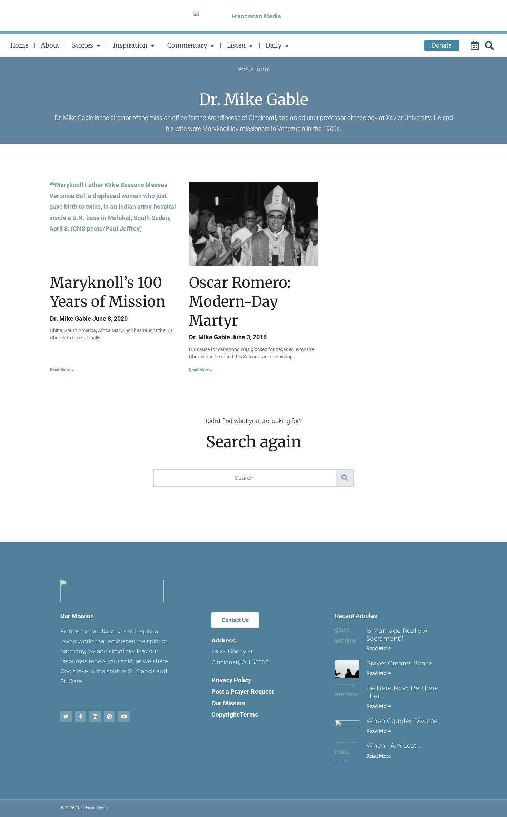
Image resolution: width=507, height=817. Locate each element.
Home (19, 45)
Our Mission (77, 616)
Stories (82, 45)
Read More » (61, 370)
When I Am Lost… (393, 745)
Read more (378, 648)
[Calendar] (475, 45)
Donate (442, 45)
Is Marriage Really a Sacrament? (397, 634)
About (50, 45)
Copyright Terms (234, 714)
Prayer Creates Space (399, 663)
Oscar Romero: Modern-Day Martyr (240, 301)
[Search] (490, 45)
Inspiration (130, 45)
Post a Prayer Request (242, 691)
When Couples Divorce (402, 721)
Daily (273, 45)
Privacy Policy (231, 680)
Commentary (187, 45)
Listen (236, 45)
